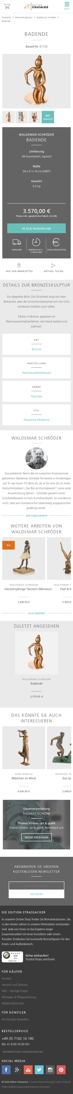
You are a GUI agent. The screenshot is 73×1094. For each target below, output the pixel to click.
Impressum (34, 1086)
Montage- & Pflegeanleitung (19, 997)
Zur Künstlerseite (36, 515)
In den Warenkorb (36, 228)
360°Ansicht (47, 117)
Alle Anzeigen (36, 613)
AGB (25, 1086)
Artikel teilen (53, 271)
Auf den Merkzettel (19, 271)
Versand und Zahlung (14, 984)
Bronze (36, 349)
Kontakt (6, 978)
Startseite (6, 17)
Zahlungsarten (56, 250)
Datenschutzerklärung (41, 1081)
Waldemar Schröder (46, 17)
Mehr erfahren (36, 837)
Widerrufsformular (13, 1003)
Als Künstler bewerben (15, 1019)
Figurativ (36, 396)
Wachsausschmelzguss (36, 372)
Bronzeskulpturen (23, 17)
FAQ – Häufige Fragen (15, 991)
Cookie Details (61, 1081)
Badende (6, 21)
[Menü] (21, 953)
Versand (17, 250)
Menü (66, 9)
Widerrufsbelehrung (11, 1086)
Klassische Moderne (36, 420)
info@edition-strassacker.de (22, 1051)
